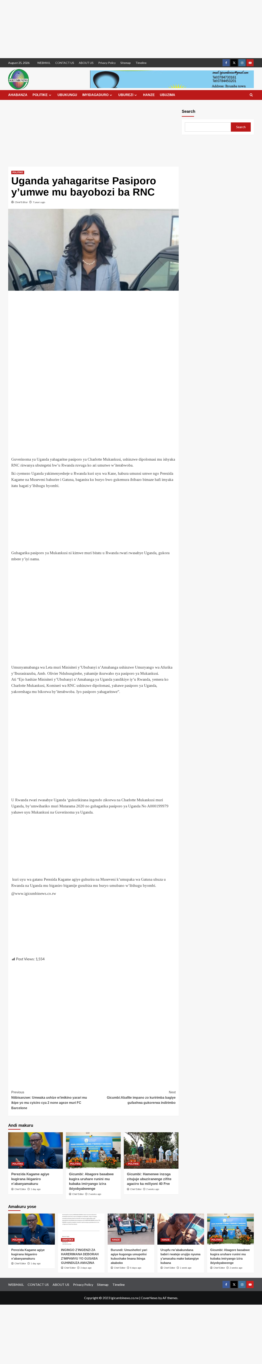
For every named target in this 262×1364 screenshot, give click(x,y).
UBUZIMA (167, 95)
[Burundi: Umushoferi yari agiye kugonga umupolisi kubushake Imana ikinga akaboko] (131, 1229)
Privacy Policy (107, 62)
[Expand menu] (50, 95)
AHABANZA (17, 95)
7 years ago (39, 202)
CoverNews (149, 1298)
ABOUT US (86, 62)
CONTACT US (64, 62)
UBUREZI (125, 95)
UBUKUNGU (67, 95)
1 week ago (185, 1268)
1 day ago (36, 1189)
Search (188, 111)
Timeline (141, 62)
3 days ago (85, 1268)
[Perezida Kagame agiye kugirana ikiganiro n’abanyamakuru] (35, 1150)
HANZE (149, 95)
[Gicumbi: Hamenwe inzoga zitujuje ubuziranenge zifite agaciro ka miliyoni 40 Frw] (151, 1150)
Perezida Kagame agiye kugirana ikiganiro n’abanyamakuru (30, 1179)
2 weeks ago (94, 1194)
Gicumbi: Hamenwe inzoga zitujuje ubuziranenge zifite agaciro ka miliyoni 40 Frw (149, 1179)
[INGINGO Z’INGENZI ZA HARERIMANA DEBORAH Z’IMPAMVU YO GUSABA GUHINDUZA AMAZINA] (81, 1229)
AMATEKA (67, 1240)
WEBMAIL (44, 62)
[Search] (251, 95)
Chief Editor (21, 202)
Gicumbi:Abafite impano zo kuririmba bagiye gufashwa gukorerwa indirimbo (141, 1097)
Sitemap (125, 62)
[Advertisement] (123, 29)
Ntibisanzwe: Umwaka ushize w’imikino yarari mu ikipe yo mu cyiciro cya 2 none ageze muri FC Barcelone (49, 1100)
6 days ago (135, 1268)
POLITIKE (40, 95)
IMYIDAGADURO (95, 95)
